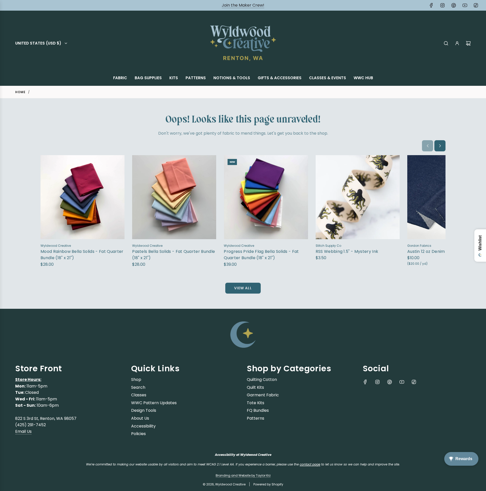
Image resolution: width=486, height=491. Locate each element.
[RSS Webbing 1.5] (358, 197)
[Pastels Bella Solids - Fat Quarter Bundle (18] (174, 197)
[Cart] (468, 43)
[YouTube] (464, 5)
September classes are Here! (243, 5)
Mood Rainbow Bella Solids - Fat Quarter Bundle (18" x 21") (81, 255)
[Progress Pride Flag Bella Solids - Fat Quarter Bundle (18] (266, 197)
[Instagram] (442, 5)
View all (243, 288)
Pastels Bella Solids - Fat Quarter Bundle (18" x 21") (173, 255)
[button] (427, 145)
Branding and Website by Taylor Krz (243, 475)
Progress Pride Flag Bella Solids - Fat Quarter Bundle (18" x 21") (261, 255)
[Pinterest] (453, 5)
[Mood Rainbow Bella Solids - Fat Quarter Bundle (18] (82, 197)
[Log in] (457, 43)
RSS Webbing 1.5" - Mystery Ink (347, 251)
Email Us (23, 431)
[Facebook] (431, 5)
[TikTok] (475, 5)
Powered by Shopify (268, 484)
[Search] (446, 43)
